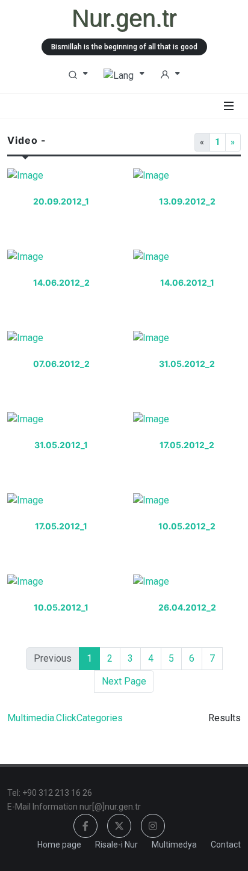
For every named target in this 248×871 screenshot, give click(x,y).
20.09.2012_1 (61, 201)
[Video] (61, 180)
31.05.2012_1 (61, 445)
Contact (226, 844)
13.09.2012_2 (187, 201)
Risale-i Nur (116, 844)
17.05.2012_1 (61, 526)
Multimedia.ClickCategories (65, 718)
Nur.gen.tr (124, 18)
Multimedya (174, 844)
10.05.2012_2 (186, 526)
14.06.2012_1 (187, 282)
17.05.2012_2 (187, 445)
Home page (59, 844)
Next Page (124, 681)
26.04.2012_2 (187, 607)
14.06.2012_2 (61, 282)
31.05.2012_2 (187, 364)
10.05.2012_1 (61, 607)
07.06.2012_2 (61, 364)
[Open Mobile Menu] (229, 106)
